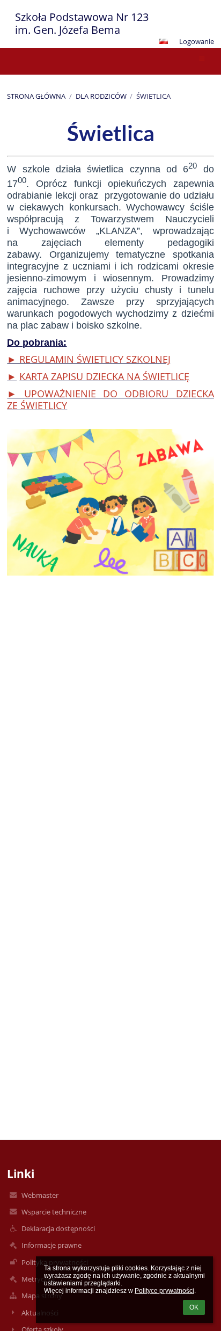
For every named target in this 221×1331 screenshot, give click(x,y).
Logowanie (196, 41)
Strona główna (36, 96)
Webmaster (39, 1195)
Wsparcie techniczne (53, 1212)
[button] (164, 41)
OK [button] (193, 1307)
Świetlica (153, 96)
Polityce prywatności (164, 1290)
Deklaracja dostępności (58, 1228)
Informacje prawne (51, 1245)
